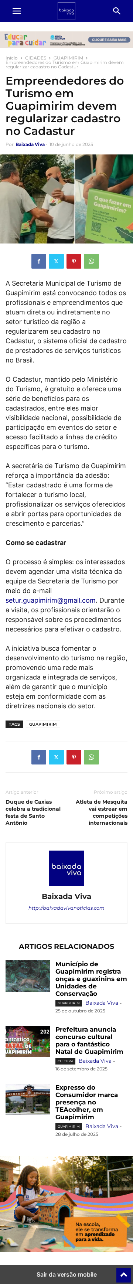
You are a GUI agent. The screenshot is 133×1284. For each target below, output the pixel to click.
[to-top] (123, 1272)
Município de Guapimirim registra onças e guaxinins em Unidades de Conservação (91, 978)
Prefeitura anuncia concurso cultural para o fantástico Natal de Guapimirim (89, 1040)
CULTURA (65, 1061)
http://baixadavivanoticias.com (66, 908)
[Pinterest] (73, 261)
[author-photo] (66, 886)
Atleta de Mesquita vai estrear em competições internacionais (101, 812)
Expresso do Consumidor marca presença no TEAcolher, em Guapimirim (86, 1102)
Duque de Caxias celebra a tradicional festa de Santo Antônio (33, 812)
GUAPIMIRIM (68, 58)
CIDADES (35, 58)
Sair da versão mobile (67, 1274)
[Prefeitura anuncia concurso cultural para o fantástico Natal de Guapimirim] (28, 1042)
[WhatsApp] (91, 261)
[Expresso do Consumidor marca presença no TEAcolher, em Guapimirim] (28, 1100)
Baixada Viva (30, 144)
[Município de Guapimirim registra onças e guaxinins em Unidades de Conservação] (28, 977)
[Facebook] (38, 261)
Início (12, 58)
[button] (17, 11)
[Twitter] (56, 261)
